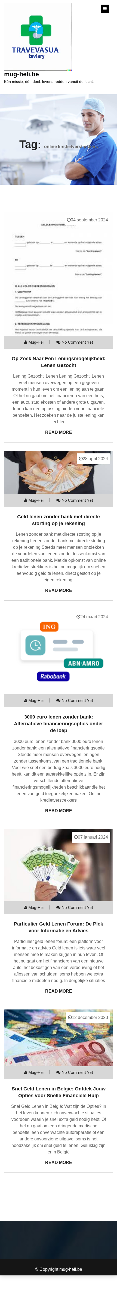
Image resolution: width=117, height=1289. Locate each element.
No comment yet (77, 342)
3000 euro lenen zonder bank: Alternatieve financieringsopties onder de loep (58, 723)
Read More (58, 432)
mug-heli (36, 342)
